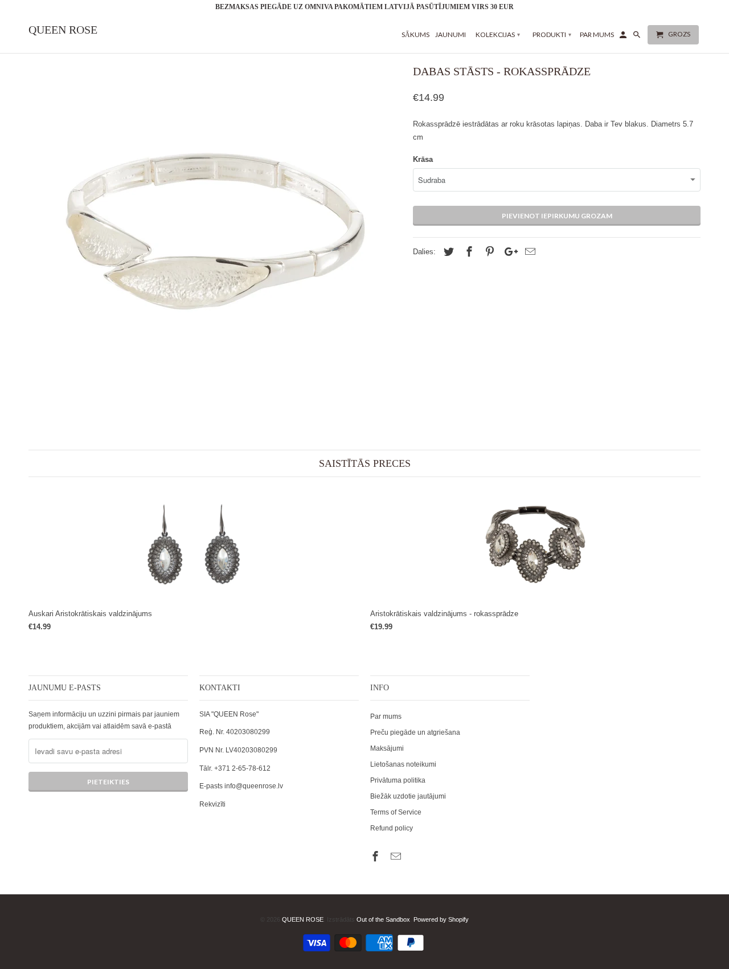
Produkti (552, 34)
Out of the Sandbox (383, 919)
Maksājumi (387, 748)
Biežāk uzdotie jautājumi (408, 796)
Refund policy (391, 828)
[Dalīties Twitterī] (447, 252)
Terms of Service (395, 812)
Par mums (386, 716)
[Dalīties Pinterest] (488, 252)
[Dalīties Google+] (508, 252)
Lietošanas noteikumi (403, 764)
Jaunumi (450, 34)
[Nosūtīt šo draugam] (528, 252)
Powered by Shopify (441, 919)
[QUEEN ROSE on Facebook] (376, 856)
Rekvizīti (212, 804)
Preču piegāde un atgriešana (415, 732)
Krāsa (423, 159)
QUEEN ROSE (302, 919)
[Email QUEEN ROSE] (397, 856)
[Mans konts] (624, 37)
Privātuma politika (397, 780)
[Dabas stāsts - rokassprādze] (215, 231)
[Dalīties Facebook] (467, 252)
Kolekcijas (498, 34)
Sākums (415, 34)
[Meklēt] (637, 37)
